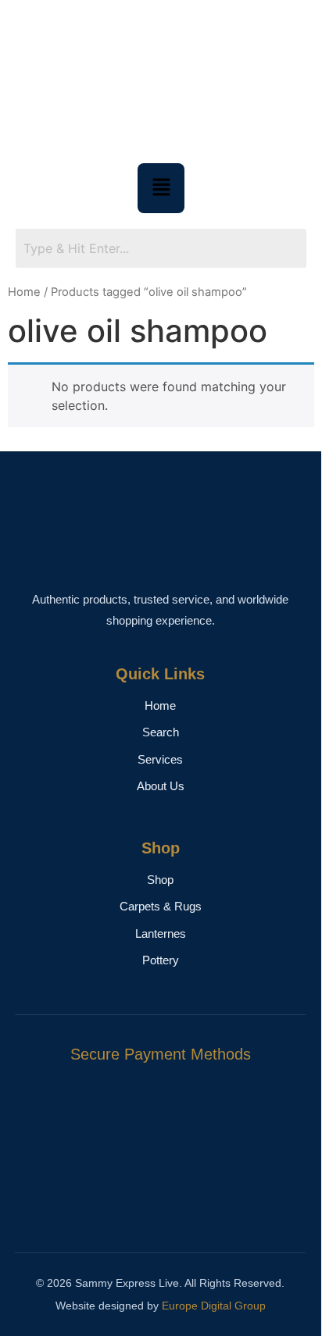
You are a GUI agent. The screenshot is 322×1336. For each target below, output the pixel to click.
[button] (161, 187)
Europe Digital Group (214, 1305)
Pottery (160, 960)
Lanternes (160, 933)
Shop (160, 879)
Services (160, 759)
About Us (160, 786)
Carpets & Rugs (161, 906)
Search (160, 732)
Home (24, 292)
